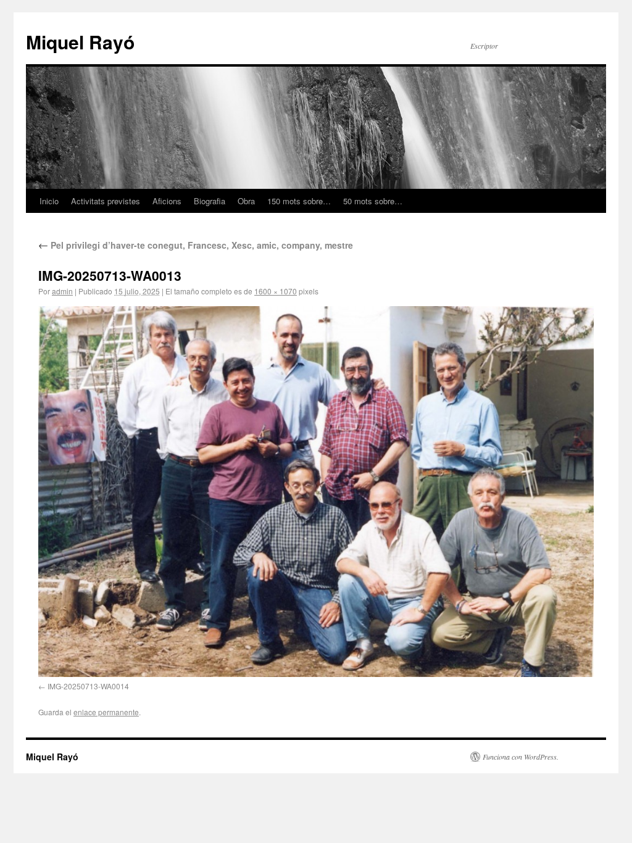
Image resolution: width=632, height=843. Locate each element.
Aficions (166, 201)
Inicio (49, 201)
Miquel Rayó (80, 41)
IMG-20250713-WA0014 (88, 686)
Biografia (209, 201)
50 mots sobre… (372, 201)
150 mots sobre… (299, 201)
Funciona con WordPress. (521, 757)
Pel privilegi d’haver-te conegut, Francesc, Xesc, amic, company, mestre (195, 245)
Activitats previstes (105, 201)
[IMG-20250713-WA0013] (316, 491)
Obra (246, 201)
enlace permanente (106, 712)
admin (62, 291)
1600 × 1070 (275, 291)
